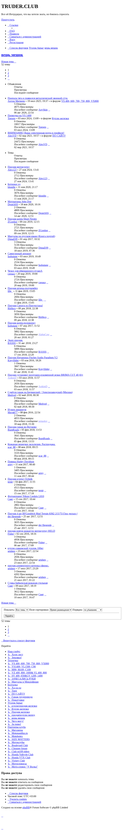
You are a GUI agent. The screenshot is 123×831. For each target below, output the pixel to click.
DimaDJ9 (12, 239)
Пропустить (7, 19)
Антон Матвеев (16, 101)
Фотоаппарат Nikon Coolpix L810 (26, 496)
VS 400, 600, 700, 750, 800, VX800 (80, 101)
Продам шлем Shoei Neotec (22, 219)
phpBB (26, 807)
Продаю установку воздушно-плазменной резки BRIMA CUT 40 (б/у (45, 375)
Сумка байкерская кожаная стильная (28, 583)
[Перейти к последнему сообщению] (49, 109)
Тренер (11, 118)
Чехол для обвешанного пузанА (25, 271)
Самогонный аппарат (19, 253)
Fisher (11, 533)
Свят (10, 499)
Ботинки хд (14, 184)
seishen (11, 551)
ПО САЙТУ (59, 135)
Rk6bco (12, 308)
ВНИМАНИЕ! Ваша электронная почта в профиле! (36, 132)
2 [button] (8, 72)
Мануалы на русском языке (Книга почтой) (31, 236)
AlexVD (12, 135)
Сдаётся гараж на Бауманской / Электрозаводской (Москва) (40, 392)
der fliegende (14, 516)
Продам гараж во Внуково (22, 427)
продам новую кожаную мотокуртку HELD (31, 531)
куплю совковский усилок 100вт (25, 548)
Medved (12, 395)
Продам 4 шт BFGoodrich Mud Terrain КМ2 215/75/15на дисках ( (43, 513)
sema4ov (42, 421)
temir (10, 481)
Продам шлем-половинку (22, 323)
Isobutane (12, 256)
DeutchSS (13, 204)
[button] (9, 78)
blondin (11, 187)
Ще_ (10, 291)
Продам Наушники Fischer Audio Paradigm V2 (32, 357)
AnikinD (12, 377)
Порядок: (78, 609)
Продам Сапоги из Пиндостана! (25, 305)
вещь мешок (12, 55)
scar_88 (12, 447)
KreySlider (13, 360)
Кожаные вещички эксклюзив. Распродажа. (31, 444)
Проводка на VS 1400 (19, 115)
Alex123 (12, 169)
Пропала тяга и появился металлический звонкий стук (38, 98)
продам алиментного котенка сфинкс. (28, 565)
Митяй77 (13, 412)
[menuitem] (11, 31)
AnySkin (43, 109)
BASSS (12, 343)
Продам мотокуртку (19, 166)
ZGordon (12, 221)
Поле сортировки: (39, 609)
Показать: (9, 609)
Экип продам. (15, 340)
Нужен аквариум (17, 409)
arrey (10, 464)
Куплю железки (60, 118)
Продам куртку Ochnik (20, 479)
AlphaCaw (43, 334)
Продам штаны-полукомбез (23, 288)
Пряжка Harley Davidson (21, 461)
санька (11, 273)
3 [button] (8, 75)
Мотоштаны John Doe (19, 201)
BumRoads (13, 429)
